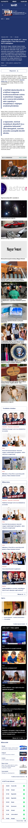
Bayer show (5, 763)
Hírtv (11, 37)
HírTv (2, 18)
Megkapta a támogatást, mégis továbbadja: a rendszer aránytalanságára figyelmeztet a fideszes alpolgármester (13, 732)
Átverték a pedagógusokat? (9, 668)
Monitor (4, 586)
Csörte (3, 758)
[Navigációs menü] (2, 5)
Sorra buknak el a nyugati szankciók (11, 648)
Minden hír (20, 594)
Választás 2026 (4, 37)
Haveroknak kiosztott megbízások (11, 569)
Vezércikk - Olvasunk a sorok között (10, 426)
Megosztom (13, 70)
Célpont (4, 752)
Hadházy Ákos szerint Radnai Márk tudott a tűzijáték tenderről (13, 710)
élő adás (16, 37)
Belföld (7, 18)
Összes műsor (20, 820)
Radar (12, 802)
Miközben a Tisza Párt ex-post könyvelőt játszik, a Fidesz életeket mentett (13, 474)
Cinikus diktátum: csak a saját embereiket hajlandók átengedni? (13, 688)
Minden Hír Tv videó (18, 738)
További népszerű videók (19, 624)
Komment (4, 566)
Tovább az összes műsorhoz (18, 776)
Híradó (3, 746)
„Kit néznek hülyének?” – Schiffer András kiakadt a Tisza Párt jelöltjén (13, 618)
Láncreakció (5, 771)
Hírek (2, 63)
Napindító (13, 794)
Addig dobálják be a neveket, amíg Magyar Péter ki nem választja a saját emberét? (13, 589)
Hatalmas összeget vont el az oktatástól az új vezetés (19, 13)
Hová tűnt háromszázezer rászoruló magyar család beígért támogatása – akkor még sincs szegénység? (13, 452)
